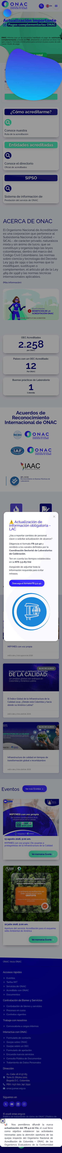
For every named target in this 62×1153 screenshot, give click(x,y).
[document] (31, 576)
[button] (3, 1121)
